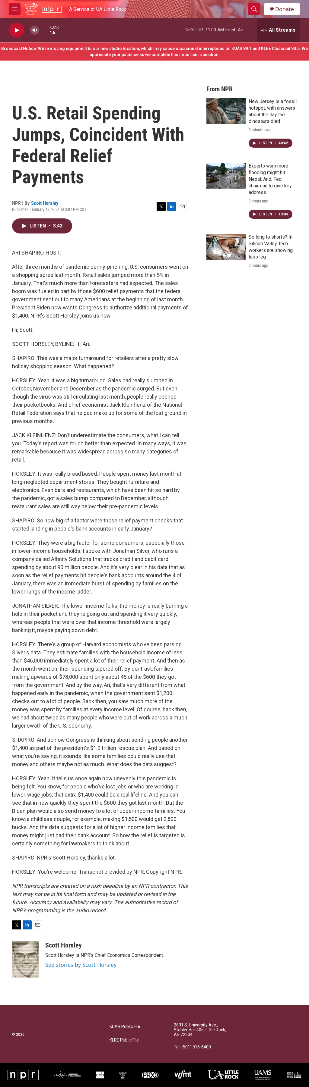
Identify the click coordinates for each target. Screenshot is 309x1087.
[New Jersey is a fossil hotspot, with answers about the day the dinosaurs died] (226, 111)
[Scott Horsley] (25, 959)
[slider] (44, 30)
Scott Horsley (45, 203)
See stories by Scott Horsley (80, 964)
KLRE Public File (124, 1040)
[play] (16, 30)
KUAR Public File (125, 1026)
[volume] (35, 30)
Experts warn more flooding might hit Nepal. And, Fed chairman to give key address (270, 179)
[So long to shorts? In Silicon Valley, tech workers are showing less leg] (226, 247)
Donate (284, 9)
